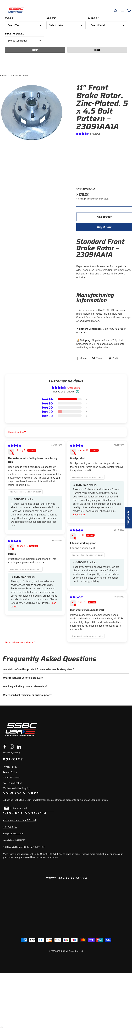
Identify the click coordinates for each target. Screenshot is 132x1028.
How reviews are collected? (20, 642)
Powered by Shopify (11, 752)
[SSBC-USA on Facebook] (5, 746)
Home (3, 75)
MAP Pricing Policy (12, 782)
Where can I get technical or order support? (27, 694)
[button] (83, 133)
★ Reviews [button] (128, 517)
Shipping (80, 198)
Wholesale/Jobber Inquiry (16, 788)
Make (51, 18)
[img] (14, 445)
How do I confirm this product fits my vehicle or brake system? (38, 669)
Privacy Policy (10, 766)
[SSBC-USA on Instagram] (12, 746)
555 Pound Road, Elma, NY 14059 (19, 819)
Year (9, 18)
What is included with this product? (23, 677)
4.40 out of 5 (73, 387)
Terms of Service (11, 777)
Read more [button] (79, 514)
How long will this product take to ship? (25, 686)
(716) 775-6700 (10, 826)
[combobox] (24, 25)
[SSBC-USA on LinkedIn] (19, 746)
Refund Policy (10, 772)
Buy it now (104, 227)
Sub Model (14, 34)
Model (94, 18)
